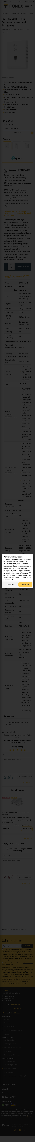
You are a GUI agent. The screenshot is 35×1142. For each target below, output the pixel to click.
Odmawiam (10, 584)
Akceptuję (25, 584)
